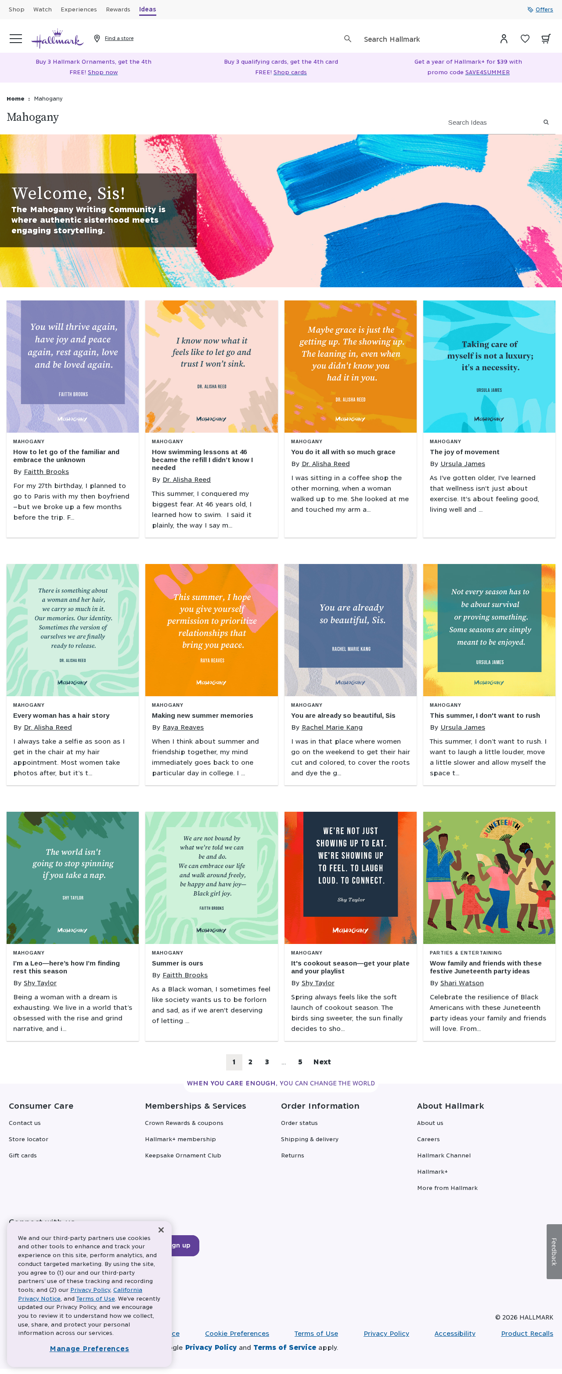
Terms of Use (316, 1334)
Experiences (79, 10)
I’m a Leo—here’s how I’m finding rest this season (66, 967)
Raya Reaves (183, 727)
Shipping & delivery (310, 1140)
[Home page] (57, 38)
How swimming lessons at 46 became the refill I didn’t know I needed (202, 459)
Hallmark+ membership (180, 1140)
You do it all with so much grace (343, 452)
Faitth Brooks (46, 472)
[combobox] (423, 40)
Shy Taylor (40, 983)
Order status (299, 1123)
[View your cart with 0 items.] (546, 38)
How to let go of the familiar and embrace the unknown (66, 455)
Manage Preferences (90, 1349)
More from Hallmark (447, 1188)
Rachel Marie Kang (332, 727)
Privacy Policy (386, 1334)
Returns (292, 1156)
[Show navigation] (15, 38)
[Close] (161, 1230)
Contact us (25, 1123)
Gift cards (23, 1156)
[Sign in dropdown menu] (504, 38)
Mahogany (29, 441)
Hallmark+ (432, 1172)
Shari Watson (462, 983)
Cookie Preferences (237, 1334)
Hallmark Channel (444, 1156)
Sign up (178, 1246)
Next (322, 1062)
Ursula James (462, 464)
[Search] (347, 38)
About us (430, 1123)
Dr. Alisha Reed (186, 480)
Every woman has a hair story (61, 715)
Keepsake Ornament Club (183, 1156)
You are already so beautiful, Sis (343, 715)
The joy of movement (465, 452)
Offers (544, 9)
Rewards (118, 10)
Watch (42, 10)
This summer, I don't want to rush (485, 715)
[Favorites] (525, 38)
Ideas (147, 10)
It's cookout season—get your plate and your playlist (350, 967)
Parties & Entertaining (466, 953)
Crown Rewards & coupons (184, 1123)
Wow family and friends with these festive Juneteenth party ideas (486, 967)
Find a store (119, 38)
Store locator (28, 1140)
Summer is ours (177, 963)
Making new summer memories (202, 715)
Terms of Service (284, 1348)
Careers (428, 1140)
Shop (17, 10)
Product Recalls (527, 1334)
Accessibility (455, 1334)
